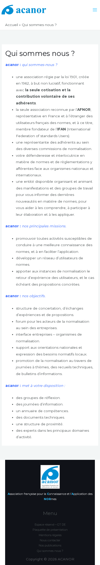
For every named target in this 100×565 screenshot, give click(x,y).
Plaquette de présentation (50, 529)
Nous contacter (50, 540)
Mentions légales (50, 535)
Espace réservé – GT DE (50, 524)
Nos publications (50, 545)
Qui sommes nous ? (50, 551)
